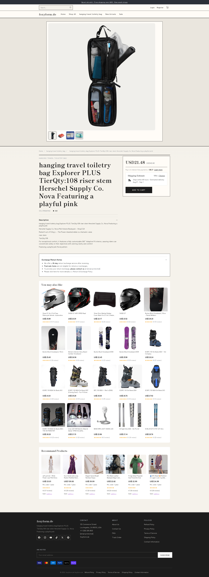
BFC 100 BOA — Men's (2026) (103, 390)
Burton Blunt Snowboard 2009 (129, 352)
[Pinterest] (68, 537)
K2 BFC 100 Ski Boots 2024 (127, 390)
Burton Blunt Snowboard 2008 (103, 352)
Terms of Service (150, 533)
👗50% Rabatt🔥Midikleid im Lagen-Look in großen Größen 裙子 (158, 477)
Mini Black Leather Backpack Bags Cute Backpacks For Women (114, 477)
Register (160, 7)
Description (44, 220)
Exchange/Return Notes (52, 260)
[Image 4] (79, 135)
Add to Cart (138, 190)
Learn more (158, 170)
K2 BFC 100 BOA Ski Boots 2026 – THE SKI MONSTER (53, 430)
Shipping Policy (149, 537)
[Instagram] (45, 537)
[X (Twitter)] (62, 537)
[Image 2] (61, 135)
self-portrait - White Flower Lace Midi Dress (50, 477)
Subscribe (165, 555)
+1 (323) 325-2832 (86, 530)
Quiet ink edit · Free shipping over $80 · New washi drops (104, 2)
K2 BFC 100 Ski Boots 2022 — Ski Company (155, 353)
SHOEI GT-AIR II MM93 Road (77, 313)
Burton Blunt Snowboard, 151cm (53, 352)
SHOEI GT (122, 313)
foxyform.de (47, 14)
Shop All (72, 14)
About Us (115, 524)
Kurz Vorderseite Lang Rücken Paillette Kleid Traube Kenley (71, 477)
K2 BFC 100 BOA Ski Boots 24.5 (52, 390)
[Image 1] (52, 135)
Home (63, 14)
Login (152, 7)
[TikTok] (56, 537)
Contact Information (151, 541)
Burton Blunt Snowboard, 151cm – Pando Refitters (155, 314)
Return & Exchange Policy (82, 271)
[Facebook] (39, 537)
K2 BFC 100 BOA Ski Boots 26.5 (155, 390)
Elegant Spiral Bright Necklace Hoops (92, 477)
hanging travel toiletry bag (90, 14)
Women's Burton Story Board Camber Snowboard (77, 353)
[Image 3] (70, 135)
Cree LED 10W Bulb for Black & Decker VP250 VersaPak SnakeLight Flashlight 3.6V (78, 430)
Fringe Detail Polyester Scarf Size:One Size (135, 477)
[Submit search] (70, 7)
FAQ (113, 533)
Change (162, 175)
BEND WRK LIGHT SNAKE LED (103, 429)
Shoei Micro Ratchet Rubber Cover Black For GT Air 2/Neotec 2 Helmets (104, 314)
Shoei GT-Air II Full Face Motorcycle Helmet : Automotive (53, 314)
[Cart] (167, 7)
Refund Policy (149, 524)
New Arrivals (110, 14)
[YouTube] (50, 537)
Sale (121, 14)
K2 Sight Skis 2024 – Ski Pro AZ (129, 429)
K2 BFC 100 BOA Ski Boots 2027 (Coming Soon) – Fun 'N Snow (78, 391)
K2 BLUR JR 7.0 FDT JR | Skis (154, 429)
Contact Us (116, 528)
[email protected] (93, 268)
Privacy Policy (149, 528)
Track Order (116, 537)
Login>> (49, 494)
